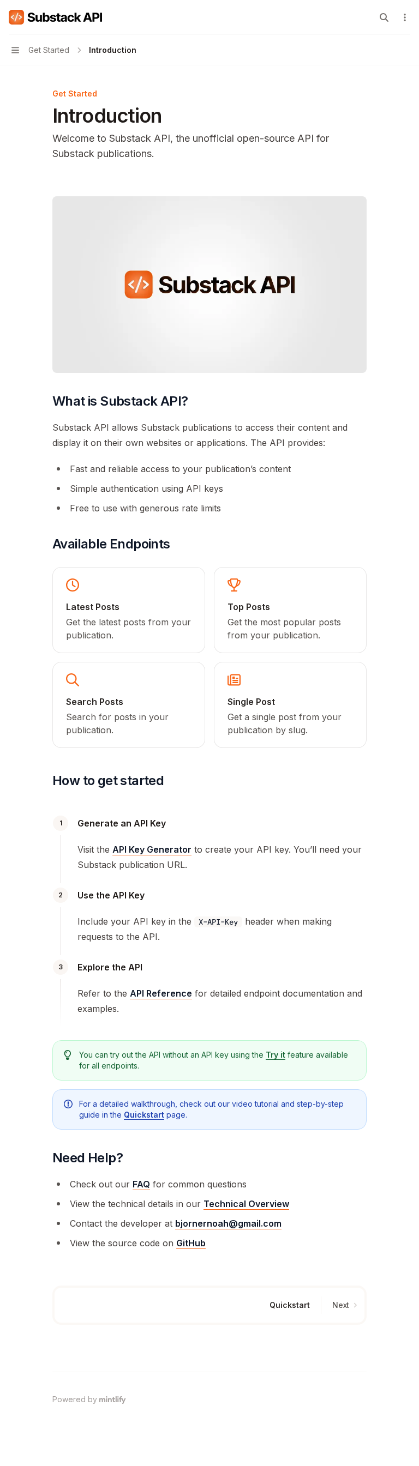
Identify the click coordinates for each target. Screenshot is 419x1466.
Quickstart (144, 1114)
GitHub (191, 1243)
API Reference (161, 993)
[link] (128, 610)
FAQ (141, 1184)
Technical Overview (246, 1203)
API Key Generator (151, 849)
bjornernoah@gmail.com (228, 1223)
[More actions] (404, 17)
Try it (275, 1054)
